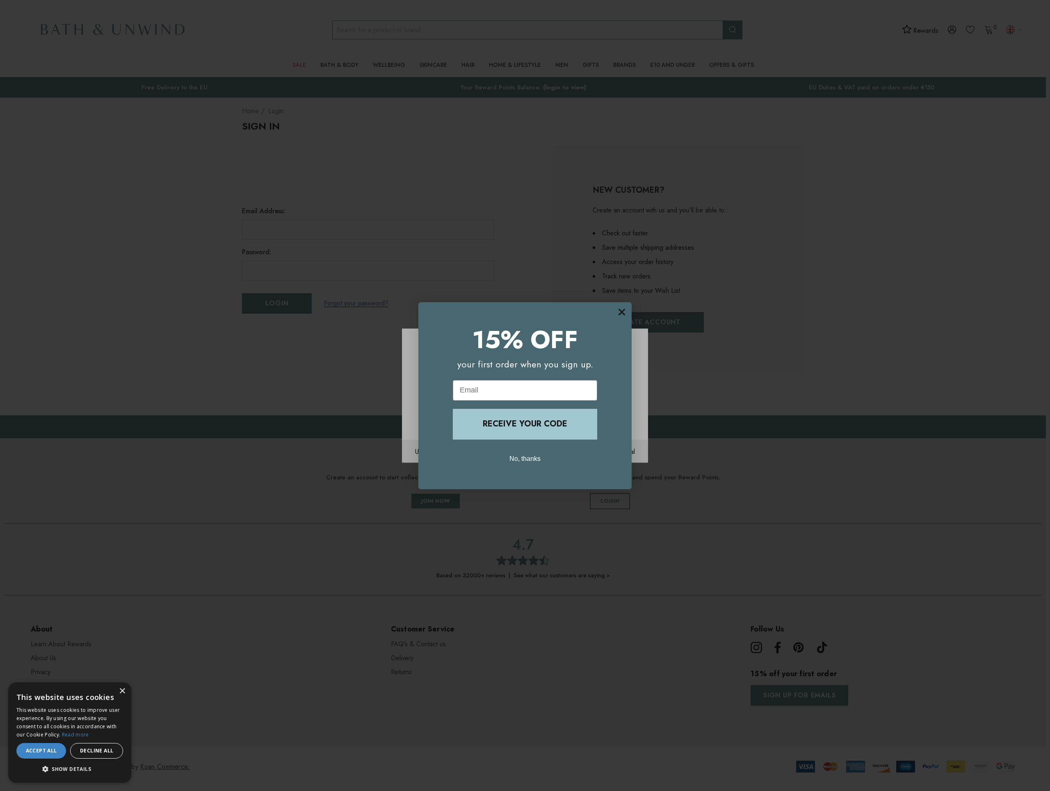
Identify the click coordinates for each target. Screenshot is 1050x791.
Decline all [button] (96, 750)
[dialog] (69, 732)
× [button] (122, 691)
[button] (69, 769)
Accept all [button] (41, 750)
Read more (75, 734)
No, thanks (525, 458)
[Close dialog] (621, 312)
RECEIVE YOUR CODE (525, 424)
